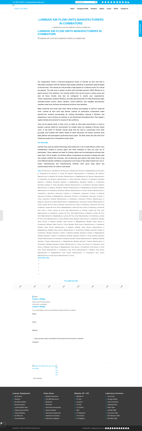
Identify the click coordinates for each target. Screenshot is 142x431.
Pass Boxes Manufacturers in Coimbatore (52, 250)
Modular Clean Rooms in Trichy (57, 224)
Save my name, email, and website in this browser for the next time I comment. (59, 338)
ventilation (58, 161)
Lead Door (80, 402)
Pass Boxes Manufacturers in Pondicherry (78, 253)
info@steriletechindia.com (35, 2)
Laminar (74, 111)
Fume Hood (111, 396)
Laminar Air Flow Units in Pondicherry (84, 207)
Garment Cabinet (51, 410)
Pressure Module (20, 413)
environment (53, 120)
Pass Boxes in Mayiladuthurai (60, 247)
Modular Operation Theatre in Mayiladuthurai (89, 233)
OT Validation (81, 418)
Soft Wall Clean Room (52, 399)
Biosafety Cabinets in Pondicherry (92, 182)
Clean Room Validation (52, 418)
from (52, 138)
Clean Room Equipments (53, 413)
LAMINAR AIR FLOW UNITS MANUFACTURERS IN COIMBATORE (71, 27)
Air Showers (18, 396)
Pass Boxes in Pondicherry (80, 247)
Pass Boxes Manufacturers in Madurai (81, 250)
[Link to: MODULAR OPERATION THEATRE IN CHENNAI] (107, 286)
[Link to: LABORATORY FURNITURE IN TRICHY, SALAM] (35, 286)
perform (94, 109)
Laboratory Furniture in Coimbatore (67, 193)
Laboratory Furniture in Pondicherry (76, 196)
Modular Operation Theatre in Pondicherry (52, 236)
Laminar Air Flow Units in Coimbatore (77, 205)
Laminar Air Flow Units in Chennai (53, 205)
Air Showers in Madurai (68, 171)
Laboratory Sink (112, 404)
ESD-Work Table (112, 418)
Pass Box (17, 399)
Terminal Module (20, 418)
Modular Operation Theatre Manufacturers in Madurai (80, 238)
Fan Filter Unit (19, 415)
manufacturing (49, 164)
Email (34, 322)
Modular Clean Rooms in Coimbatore (86, 219)
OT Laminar (80, 407)
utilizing (88, 114)
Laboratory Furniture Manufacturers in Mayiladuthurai (61, 202)
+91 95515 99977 (19, 2)
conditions (75, 120)
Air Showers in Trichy (56, 173)
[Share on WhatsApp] (40, 267)
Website (34, 330)
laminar (63, 155)
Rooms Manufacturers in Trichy (64, 255)
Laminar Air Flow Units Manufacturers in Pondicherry (80, 216)
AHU (78, 410)
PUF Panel (49, 404)
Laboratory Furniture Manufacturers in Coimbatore (59, 199)
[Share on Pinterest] (40, 271)
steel (46, 104)
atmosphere (55, 135)
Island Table (111, 407)
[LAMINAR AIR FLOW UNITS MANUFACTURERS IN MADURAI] (1, 215)
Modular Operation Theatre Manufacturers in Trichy (63, 244)
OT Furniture (80, 415)
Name (34, 314)
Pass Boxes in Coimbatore (91, 244)
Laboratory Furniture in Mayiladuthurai (50, 196)
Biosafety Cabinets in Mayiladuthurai (66, 182)
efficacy (92, 147)
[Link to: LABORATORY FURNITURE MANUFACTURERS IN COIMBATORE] (64, 286)
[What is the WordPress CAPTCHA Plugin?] (43, 367)
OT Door (79, 399)
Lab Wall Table (112, 410)
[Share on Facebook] (40, 260)
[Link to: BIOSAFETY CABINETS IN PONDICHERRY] (49, 286)
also (64, 96)
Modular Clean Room (52, 396)
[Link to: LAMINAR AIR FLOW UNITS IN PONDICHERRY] (20, 286)
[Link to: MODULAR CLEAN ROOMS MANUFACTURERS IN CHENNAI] (78, 286)
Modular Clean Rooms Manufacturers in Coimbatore (86, 224)
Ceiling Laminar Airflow (22, 410)
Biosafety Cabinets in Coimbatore (85, 179)
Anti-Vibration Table (114, 415)
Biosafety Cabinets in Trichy (47, 185)
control (93, 87)
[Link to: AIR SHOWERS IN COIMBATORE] (121, 286)
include (43, 158)
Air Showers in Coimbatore (51, 171)
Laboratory (50, 193)
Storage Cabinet (112, 399)
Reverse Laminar (20, 404)
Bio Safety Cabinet (20, 402)
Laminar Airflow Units (21, 407)
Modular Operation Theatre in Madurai (59, 233)
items (79, 127)
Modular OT (80, 396)
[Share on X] (40, 264)
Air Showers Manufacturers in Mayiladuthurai (70, 176)
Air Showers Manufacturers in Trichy (60, 179)
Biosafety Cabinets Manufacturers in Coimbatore (74, 185)
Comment (35, 342)
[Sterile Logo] (20, 8)
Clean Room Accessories (53, 407)
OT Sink (79, 404)
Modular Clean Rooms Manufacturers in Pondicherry (66, 230)
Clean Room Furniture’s (53, 415)
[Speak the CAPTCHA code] (56, 370)
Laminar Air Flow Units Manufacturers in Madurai (75, 213)
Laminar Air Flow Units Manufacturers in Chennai (70, 210)
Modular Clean (68, 219)
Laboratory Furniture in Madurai (93, 193)
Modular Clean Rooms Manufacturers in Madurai (56, 227)
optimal (96, 85)
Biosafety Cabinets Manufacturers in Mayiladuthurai (73, 188)
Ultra (80, 124)
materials (80, 150)
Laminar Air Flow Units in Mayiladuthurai (58, 207)
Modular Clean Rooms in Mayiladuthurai (71, 221)
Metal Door (49, 402)
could (63, 166)
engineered (70, 82)
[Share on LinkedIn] (40, 274)
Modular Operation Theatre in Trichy (79, 236)
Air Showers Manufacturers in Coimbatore (80, 173)
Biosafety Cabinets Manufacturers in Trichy (72, 190)
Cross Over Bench (113, 402)
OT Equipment (81, 413)
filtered (97, 90)
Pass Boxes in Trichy (97, 247)
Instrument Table (113, 413)
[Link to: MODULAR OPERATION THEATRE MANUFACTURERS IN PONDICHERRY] (92, 286)
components (47, 99)
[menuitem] (88, 3)
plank (42, 133)
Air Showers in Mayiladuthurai (86, 171)
